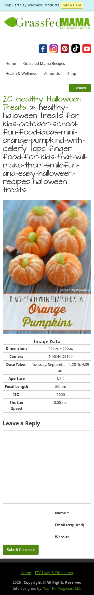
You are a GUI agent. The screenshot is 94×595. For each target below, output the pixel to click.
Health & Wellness (21, 73)
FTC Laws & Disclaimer (54, 572)
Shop (71, 73)
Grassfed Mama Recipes (44, 63)
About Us (52, 73)
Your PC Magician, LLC (62, 588)
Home (10, 63)
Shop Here (72, 5)
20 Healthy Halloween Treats (42, 104)
